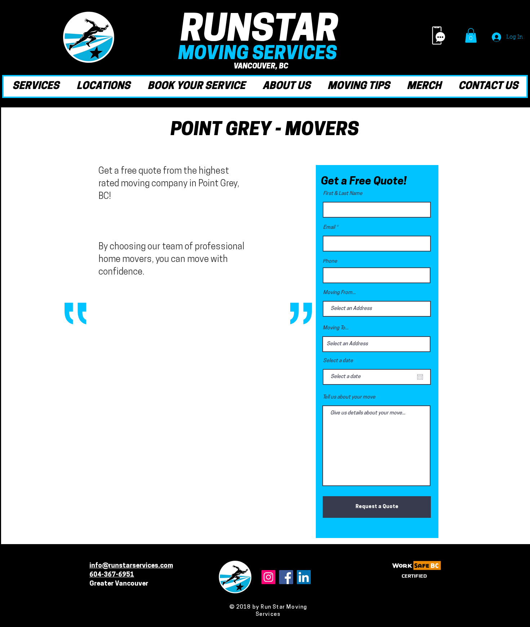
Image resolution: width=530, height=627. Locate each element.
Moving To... (335, 328)
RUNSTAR (260, 32)
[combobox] (376, 344)
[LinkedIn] (304, 577)
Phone (330, 261)
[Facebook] (286, 577)
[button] (471, 35)
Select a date (338, 361)
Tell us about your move (349, 397)
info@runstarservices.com (131, 566)
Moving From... (339, 292)
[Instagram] (268, 577)
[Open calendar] (420, 377)
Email (329, 227)
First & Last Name (342, 193)
